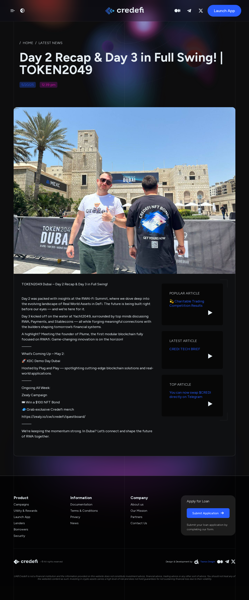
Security (19, 536)
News (74, 523)
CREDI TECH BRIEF (184, 349)
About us (137, 504)
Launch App (22, 517)
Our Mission (139, 511)
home (28, 43)
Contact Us (139, 523)
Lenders (19, 523)
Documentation (81, 504)
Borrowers (21, 529)
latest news (50, 43)
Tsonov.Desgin (207, 561)
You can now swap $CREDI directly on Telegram (190, 395)
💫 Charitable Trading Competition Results (186, 303)
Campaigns (21, 504)
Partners (136, 517)
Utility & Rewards (25, 511)
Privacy (75, 517)
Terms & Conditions (84, 511)
